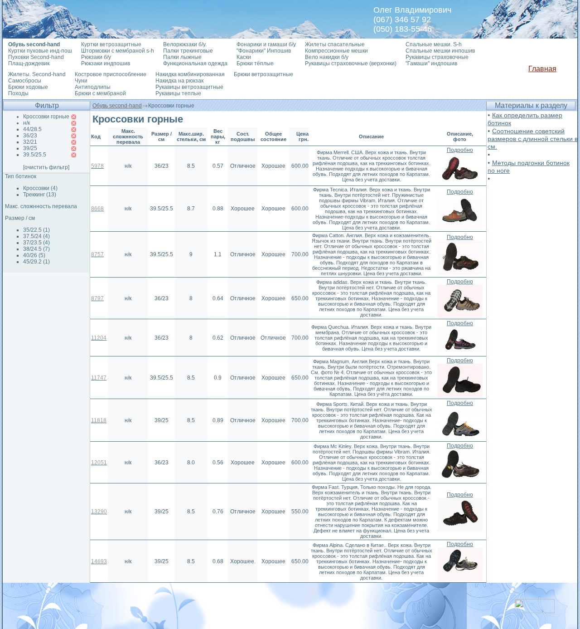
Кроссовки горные (46, 116)
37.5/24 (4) (36, 236)
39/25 (30, 148)
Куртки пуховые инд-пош (40, 51)
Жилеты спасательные (335, 44)
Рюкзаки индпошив (105, 63)
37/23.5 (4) (36, 242)
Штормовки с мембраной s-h (117, 51)
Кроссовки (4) (40, 188)
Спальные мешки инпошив (440, 51)
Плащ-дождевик (28, 63)
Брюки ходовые (28, 87)
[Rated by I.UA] (535, 610)
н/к (26, 123)
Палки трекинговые (188, 51)
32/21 (30, 142)
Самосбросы (24, 81)
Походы (18, 93)
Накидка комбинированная (190, 74)
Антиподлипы (93, 87)
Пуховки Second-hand (36, 57)
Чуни (81, 81)
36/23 (30, 135)
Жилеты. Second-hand (37, 74)
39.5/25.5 (34, 154)
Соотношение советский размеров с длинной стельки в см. (533, 138)
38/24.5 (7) (36, 249)
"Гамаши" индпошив (431, 63)
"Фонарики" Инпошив (264, 51)
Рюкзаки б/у (96, 57)
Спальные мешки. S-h (434, 44)
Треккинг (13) (39, 194)
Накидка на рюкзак (179, 81)
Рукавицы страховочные (437, 57)
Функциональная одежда (195, 63)
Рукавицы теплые (178, 93)
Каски (244, 57)
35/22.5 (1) (36, 230)
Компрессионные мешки (336, 51)
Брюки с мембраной (100, 93)
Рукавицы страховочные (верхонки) (350, 63)
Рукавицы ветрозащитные (189, 87)
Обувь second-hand (117, 105)
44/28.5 (32, 129)
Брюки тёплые (255, 63)
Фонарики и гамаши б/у (266, 44)
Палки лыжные (182, 57)
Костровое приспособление (110, 74)
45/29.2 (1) (36, 261)
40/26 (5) (34, 255)
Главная (542, 69)
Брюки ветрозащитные (263, 74)
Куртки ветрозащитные (111, 44)
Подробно (460, 150)
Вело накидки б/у (326, 57)
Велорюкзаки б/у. (185, 44)
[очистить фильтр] (46, 167)
